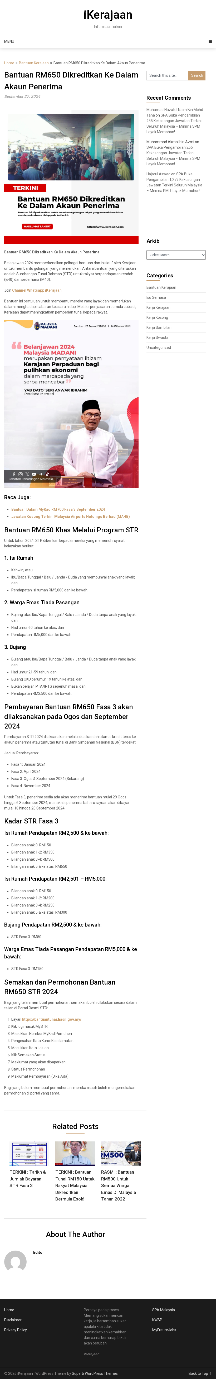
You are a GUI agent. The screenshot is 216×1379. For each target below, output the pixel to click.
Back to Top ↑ (200, 1373)
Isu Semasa (156, 297)
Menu (9, 41)
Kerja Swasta (157, 337)
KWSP (157, 1320)
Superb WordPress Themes (95, 1373)
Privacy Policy (15, 1330)
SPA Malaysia (163, 1310)
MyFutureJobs (164, 1330)
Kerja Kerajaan (158, 307)
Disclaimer (13, 1320)
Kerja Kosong (157, 317)
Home (9, 63)
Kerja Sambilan (158, 327)
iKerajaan (108, 15)
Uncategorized (158, 347)
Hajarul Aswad (158, 174)
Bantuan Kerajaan (34, 63)
